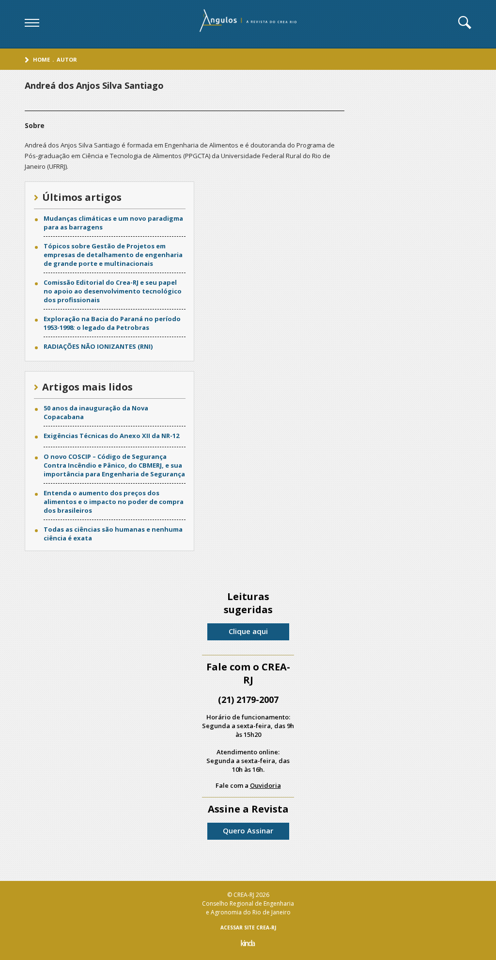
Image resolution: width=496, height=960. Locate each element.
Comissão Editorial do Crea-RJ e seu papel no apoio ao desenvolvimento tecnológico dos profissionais (113, 291)
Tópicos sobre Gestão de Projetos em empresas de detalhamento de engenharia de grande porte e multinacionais (113, 255)
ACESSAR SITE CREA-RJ (248, 927)
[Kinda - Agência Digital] (248, 944)
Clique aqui (248, 631)
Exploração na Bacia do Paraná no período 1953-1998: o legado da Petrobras (112, 323)
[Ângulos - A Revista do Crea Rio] (249, 23)
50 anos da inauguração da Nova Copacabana (96, 412)
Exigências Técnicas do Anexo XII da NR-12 (111, 435)
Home (41, 59)
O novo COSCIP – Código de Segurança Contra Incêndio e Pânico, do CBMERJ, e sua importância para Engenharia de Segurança (114, 465)
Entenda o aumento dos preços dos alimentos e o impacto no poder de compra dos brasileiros (114, 501)
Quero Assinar (248, 830)
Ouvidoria (265, 785)
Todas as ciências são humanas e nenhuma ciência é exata (113, 533)
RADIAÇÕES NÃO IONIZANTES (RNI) (98, 346)
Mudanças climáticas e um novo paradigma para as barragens (113, 222)
